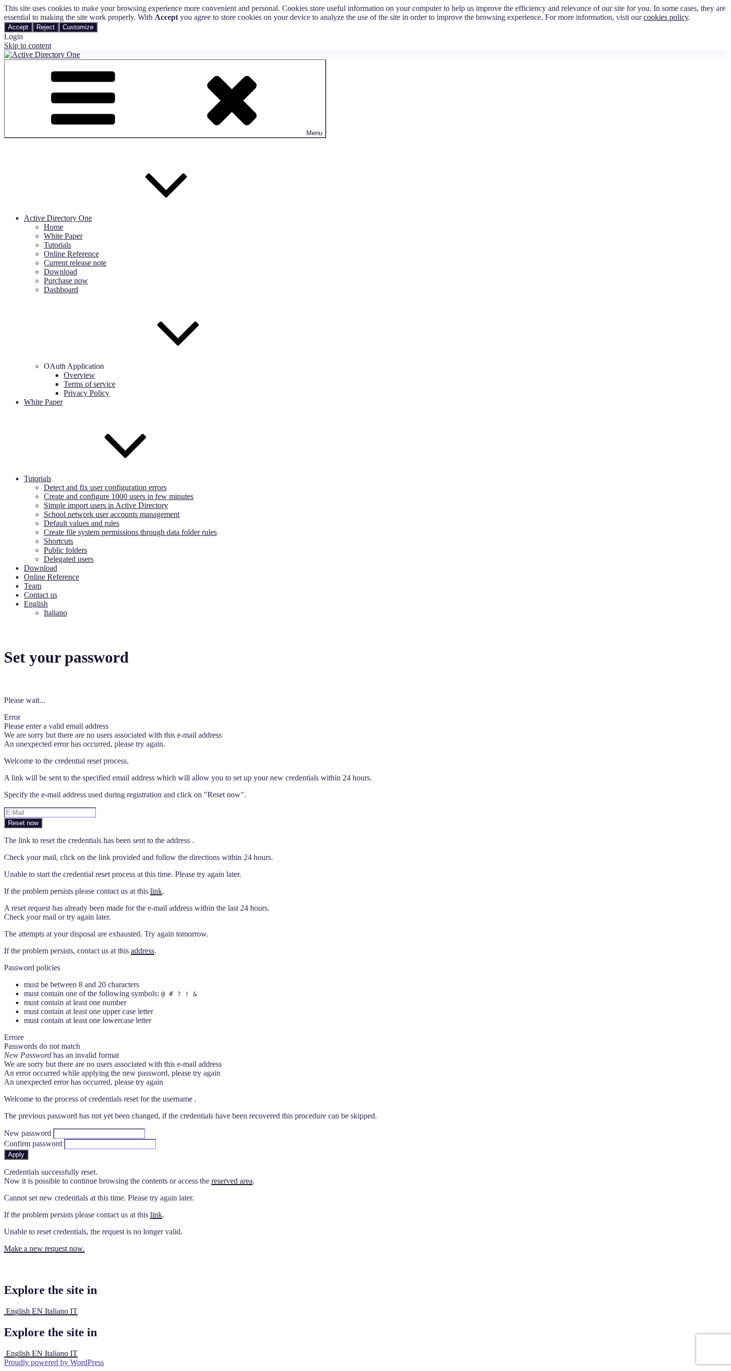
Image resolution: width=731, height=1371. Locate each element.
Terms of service (89, 384)
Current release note (75, 262)
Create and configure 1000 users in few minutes (118, 496)
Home (53, 227)
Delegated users (68, 559)
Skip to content (27, 45)
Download (60, 271)
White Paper (63, 236)
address (142, 950)
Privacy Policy (86, 393)
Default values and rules (81, 523)
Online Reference (71, 254)
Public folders (65, 550)
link (156, 891)
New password (27, 1133)
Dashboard (61, 289)
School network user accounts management (112, 514)
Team (32, 586)
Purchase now (66, 280)
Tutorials (57, 245)
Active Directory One (58, 218)
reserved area (232, 1181)
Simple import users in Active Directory (106, 505)
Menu (314, 133)
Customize (78, 27)
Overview (79, 375)
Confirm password (33, 1143)
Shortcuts (58, 541)
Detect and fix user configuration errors (105, 487)
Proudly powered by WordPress (54, 1362)
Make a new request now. (44, 1248)
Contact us (40, 595)
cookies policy (665, 17)
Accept (18, 27)
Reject (45, 27)
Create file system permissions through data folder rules (130, 532)
